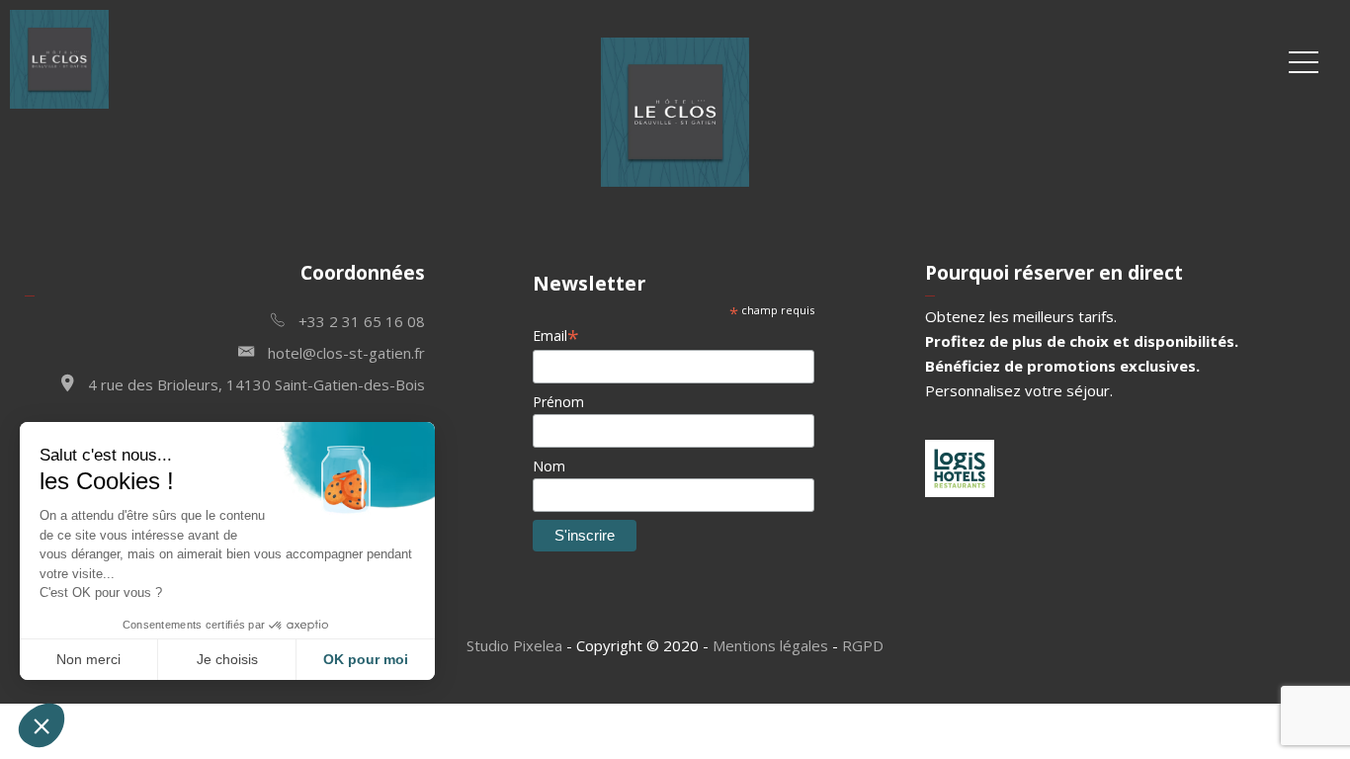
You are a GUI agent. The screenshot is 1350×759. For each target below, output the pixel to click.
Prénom (558, 401)
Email (556, 335)
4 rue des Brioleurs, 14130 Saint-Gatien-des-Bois (254, 384)
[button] (41, 725)
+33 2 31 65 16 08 (360, 321)
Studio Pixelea (514, 645)
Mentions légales (770, 645)
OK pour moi (365, 659)
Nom (549, 466)
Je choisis (227, 659)
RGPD (863, 645)
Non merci (88, 659)
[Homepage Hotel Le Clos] (59, 103)
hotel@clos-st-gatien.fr (344, 353)
